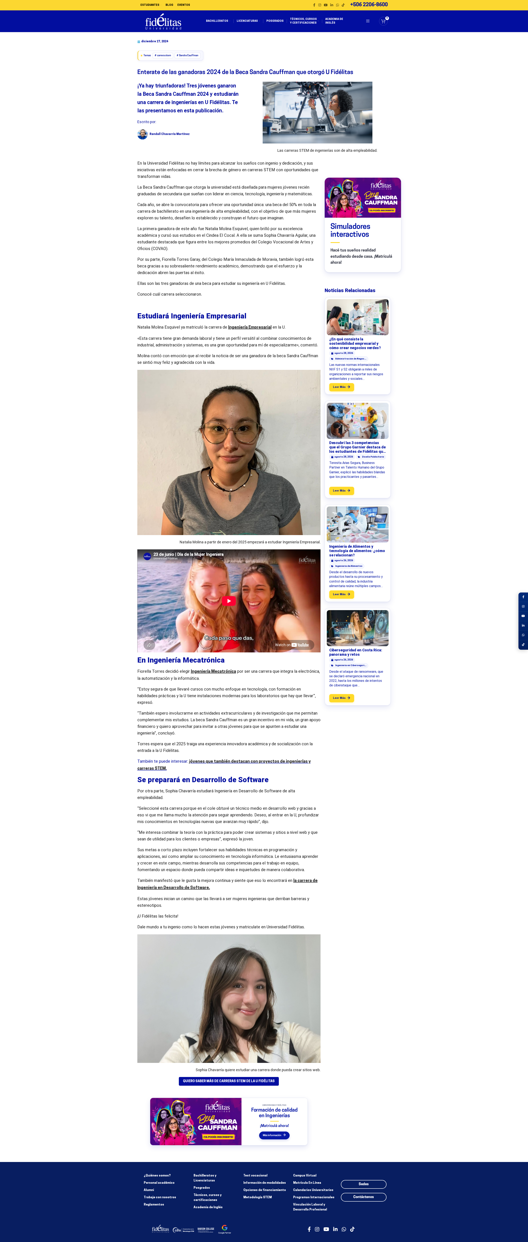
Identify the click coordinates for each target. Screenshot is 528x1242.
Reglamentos (154, 1204)
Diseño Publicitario (373, 457)
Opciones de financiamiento (264, 1190)
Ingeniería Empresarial (250, 327)
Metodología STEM (257, 1197)
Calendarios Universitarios (313, 1190)
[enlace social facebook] (314, 5)
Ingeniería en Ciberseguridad (350, 665)
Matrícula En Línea (307, 1183)
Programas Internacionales (313, 1197)
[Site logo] (163, 21)
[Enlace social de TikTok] (343, 5)
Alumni (149, 1190)
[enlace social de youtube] (325, 5)
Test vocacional (255, 1175)
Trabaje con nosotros (160, 1197)
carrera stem (164, 55)
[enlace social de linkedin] (332, 5)
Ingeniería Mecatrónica (213, 672)
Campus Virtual (304, 1175)
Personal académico (159, 1183)
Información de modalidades (264, 1183)
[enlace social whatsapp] (337, 5)
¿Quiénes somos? (157, 1175)
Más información (274, 1135)
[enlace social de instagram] (319, 5)
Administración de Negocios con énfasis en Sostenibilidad (350, 359)
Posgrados (202, 1188)
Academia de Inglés (208, 1207)
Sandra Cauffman (188, 55)
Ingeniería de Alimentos (348, 566)
